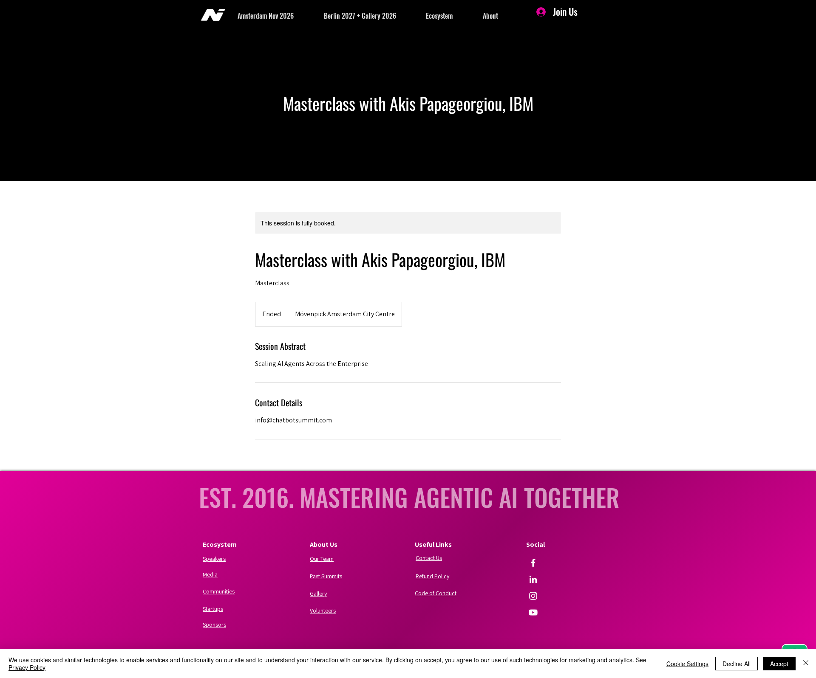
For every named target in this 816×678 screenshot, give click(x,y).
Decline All (736, 663)
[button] (281, 15)
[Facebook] (533, 562)
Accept (779, 663)
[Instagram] (533, 596)
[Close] (806, 663)
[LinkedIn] (533, 579)
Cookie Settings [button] (687, 663)
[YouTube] (533, 612)
